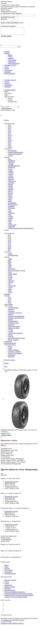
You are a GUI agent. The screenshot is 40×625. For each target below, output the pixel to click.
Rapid (10, 201)
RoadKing (11, 206)
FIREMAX (11, 167)
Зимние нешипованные (15, 152)
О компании (8, 70)
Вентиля (11, 309)
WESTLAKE (12, 225)
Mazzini (10, 193)
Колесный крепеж (14, 63)
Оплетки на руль (13, 323)
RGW (10, 272)
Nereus (10, 194)
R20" (9, 248)
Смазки (10, 331)
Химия (10, 334)
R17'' (9, 133)
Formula (10, 171)
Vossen (10, 287)
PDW (10, 267)
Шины (10, 55)
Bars (9, 159)
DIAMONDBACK (14, 166)
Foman (10, 169)
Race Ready (11, 269)
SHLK (10, 275)
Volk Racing (12, 286)
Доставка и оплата (10, 65)
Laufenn (10, 188)
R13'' (9, 127)
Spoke (10, 279)
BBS (9, 260)
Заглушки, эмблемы (14, 351)
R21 (9, 250)
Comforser (11, 162)
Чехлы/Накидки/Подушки (16, 338)
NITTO (10, 198)
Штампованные (13, 255)
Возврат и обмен (9, 587)
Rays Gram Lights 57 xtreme (16, 270)
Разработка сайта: (12, 623)
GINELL (11, 172)
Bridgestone (11, 161)
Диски (10, 56)
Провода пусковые (14, 326)
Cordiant (10, 164)
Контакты (7, 72)
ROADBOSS (12, 203)
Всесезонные (12, 150)
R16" (9, 302)
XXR (9, 291)
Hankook (11, 177)
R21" (9, 144)
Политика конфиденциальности (14, 592)
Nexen (10, 196)
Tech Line (11, 280)
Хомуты (10, 336)
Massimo (10, 189)
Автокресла (12, 61)
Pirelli (10, 199)
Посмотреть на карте (11, 481)
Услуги (6, 67)
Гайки (10, 348)
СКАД (10, 292)
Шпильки (11, 356)
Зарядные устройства (15, 313)
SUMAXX (11, 213)
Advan (10, 258)
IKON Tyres (12, 181)
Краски (10, 319)
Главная (6, 51)
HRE (9, 262)
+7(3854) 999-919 (6, 108)
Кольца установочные (15, 353)
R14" (9, 299)
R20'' (9, 142)
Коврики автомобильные (16, 318)
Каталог (7, 53)
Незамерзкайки (13, 321)
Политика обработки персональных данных (18, 593)
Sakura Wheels (12, 274)
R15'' (9, 130)
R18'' (9, 137)
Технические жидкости (15, 333)
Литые (10, 253)
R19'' (9, 139)
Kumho (10, 186)
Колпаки (11, 58)
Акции (6, 68)
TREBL (10, 282)
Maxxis (10, 191)
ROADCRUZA (13, 204)
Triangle (10, 218)
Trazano (10, 216)
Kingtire (10, 184)
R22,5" (10, 147)
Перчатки (11, 324)
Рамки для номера (14, 328)
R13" (9, 297)
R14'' (9, 128)
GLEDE (10, 174)
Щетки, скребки (13, 340)
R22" (9, 145)
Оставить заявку (6, 435)
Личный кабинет (9, 73)
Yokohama (11, 226)
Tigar (9, 215)
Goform (10, 176)
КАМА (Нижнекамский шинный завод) (21, 228)
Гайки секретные (13, 350)
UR (9, 284)
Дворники (11, 311)
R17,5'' (10, 135)
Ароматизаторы (13, 307)
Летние (10, 155)
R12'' (9, 125)
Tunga (10, 220)
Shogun (10, 277)
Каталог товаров (9, 360)
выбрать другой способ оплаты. (14, 620)
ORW (10, 265)
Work (9, 289)
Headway (11, 179)
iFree (9, 264)
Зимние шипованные (15, 154)
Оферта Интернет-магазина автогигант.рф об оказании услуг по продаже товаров (18, 596)
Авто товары (12, 60)
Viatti (9, 221)
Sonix (10, 211)
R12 (9, 235)
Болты (10, 346)
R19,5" (10, 140)
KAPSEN (11, 182)
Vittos (10, 223)
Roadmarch (11, 208)
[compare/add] (1, 437)
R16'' (9, 132)
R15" (9, 301)
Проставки (11, 355)
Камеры (10, 314)
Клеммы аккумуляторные (16, 316)
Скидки (10, 329)
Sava (9, 209)
